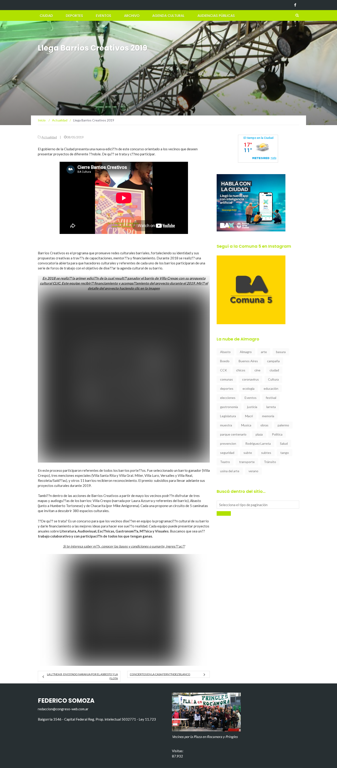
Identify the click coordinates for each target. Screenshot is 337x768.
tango (284, 453)
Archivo (131, 15)
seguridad (227, 453)
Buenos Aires (248, 361)
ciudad (274, 370)
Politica (277, 434)
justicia (252, 407)
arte (264, 352)
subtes (266, 453)
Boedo (224, 361)
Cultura (273, 379)
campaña (273, 361)
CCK (223, 370)
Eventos (103, 15)
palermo (283, 425)
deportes (226, 388)
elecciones (227, 398)
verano (253, 471)
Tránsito (270, 462)
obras (264, 425)
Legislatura (228, 416)
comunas (226, 379)
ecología (248, 388)
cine (257, 370)
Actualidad (49, 137)
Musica (246, 425)
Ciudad (46, 15)
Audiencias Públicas (216, 15)
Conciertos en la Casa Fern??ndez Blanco (160, 674)
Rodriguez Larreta (258, 443)
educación (271, 388)
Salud (284, 443)
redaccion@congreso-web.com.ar (63, 709)
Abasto (225, 352)
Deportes (74, 15)
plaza (259, 434)
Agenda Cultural (168, 15)
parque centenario (233, 434)
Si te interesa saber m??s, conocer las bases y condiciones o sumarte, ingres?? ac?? (124, 546)
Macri (249, 416)
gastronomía (229, 407)
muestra (226, 425)
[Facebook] (295, 5)
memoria (268, 416)
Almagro (246, 352)
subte (247, 453)
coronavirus (250, 379)
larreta (271, 407)
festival (271, 398)
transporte (247, 462)
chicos (240, 370)
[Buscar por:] (258, 505)
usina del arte (229, 471)
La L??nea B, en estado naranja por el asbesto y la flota (82, 676)
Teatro (225, 462)
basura (281, 352)
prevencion (228, 443)
